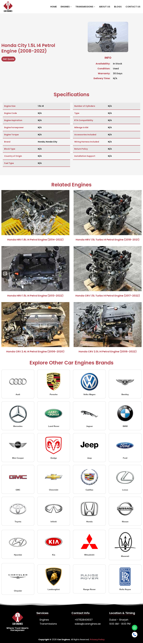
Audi (18, 394)
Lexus (125, 490)
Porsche (54, 394)
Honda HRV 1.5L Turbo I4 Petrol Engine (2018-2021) (108, 239)
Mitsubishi (89, 555)
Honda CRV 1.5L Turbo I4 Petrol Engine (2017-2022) (107, 295)
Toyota (18, 521)
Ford (125, 458)
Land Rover (53, 426)
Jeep (89, 458)
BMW (125, 426)
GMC (18, 490)
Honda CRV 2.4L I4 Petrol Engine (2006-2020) (35, 351)
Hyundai (18, 555)
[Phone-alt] (134, 634)
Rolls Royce (125, 589)
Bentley (125, 394)
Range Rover (89, 589)
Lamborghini (54, 589)
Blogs (118, 6)
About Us (104, 6)
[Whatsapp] (134, 627)
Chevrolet (53, 490)
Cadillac (89, 490)
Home (53, 6)
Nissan (125, 521)
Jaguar (89, 426)
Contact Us (133, 6)
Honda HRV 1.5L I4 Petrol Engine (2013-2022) (35, 295)
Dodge (54, 458)
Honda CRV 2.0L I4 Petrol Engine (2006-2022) (108, 351)
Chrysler (18, 591)
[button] (71, 6)
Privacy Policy (97, 639)
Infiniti (54, 521)
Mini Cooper (18, 458)
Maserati (125, 556)
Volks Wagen (89, 394)
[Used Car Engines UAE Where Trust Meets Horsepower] (7, 6)
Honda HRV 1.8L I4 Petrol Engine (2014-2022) (35, 239)
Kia (53, 555)
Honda (89, 521)
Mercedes (17, 426)
